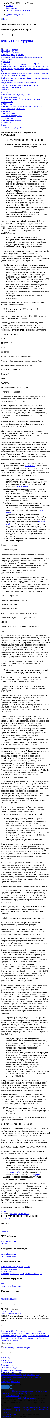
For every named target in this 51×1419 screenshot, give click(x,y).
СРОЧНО (5, 1218)
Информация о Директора (12, 54)
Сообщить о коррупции (11, 116)
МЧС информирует (9, 1367)
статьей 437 (30, 466)
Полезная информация (28, 1338)
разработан (11, 1414)
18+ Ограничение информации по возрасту (20, 1374)
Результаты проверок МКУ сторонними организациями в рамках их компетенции (19, 84)
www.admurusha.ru (14, 1172)
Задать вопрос (7, 118)
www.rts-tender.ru (23, 486)
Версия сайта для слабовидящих (15, 1348)
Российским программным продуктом (31, 1407)
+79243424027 (7, 1311)
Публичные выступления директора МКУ (20, 64)
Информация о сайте (10, 1381)
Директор (5, 61)
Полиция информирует (11, 1370)
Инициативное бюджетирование (15, 94)
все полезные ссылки (9, 1297)
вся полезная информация (11, 1285)
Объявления (23, 1214)
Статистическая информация (14, 76)
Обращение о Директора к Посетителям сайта (21, 57)
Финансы (5, 92)
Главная (9, 5)
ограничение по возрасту (19, 10)
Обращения (6, 111)
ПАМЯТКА (6, 104)
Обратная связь (8, 113)
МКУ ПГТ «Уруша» (10, 50)
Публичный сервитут (10, 97)
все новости (4, 1230)
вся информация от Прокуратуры (8, 1255)
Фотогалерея (6, 90)
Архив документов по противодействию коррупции (24, 73)
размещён (7, 1417)
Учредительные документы (13, 108)
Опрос (4, 125)
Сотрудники (6, 59)
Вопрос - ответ (7, 123)
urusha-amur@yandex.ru (11, 1314)
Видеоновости (7, 1365)
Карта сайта (11, 8)
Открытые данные (9, 1338)
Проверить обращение (11, 120)
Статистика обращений (11, 127)
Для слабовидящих (14, 15)
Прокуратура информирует (13, 1372)
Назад (3, 1211)
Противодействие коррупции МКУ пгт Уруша (21, 106)
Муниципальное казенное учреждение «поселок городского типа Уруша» (24, 1392)
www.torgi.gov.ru (35, 1174)
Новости (5, 1360)
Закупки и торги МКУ (11, 87)
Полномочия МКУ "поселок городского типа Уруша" (25, 66)
